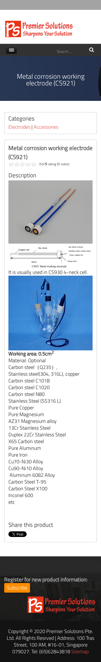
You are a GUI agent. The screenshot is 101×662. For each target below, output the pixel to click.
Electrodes (19, 127)
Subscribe (17, 587)
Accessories (46, 127)
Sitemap (80, 651)
